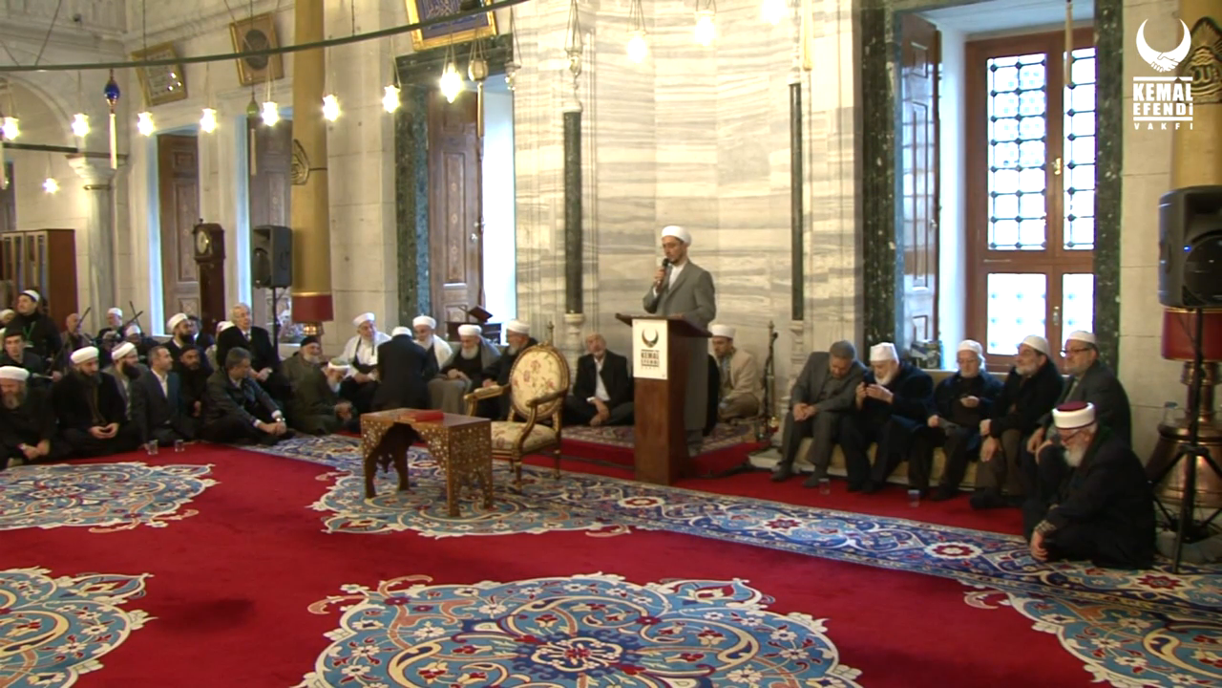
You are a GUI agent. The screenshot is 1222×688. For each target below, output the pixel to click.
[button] (62, 664)
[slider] (611, 635)
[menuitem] (1111, 666)
